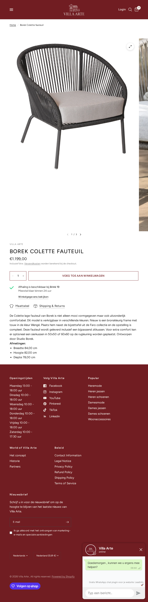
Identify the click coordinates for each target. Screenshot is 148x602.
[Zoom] (130, 46)
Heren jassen (96, 391)
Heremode (95, 385)
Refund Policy (63, 472)
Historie (15, 461)
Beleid (59, 448)
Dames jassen (97, 408)
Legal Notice (63, 461)
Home (13, 25)
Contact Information (68, 455)
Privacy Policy (63, 466)
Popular (93, 378)
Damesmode (96, 402)
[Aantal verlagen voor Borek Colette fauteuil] (13, 275)
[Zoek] (130, 9)
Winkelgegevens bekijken (33, 296)
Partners (15, 466)
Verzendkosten (32, 263)
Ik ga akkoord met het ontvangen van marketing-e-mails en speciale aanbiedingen (42, 532)
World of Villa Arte (23, 448)
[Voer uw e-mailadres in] (67, 522)
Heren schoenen (98, 397)
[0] (135, 9)
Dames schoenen (99, 413)
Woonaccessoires (99, 419)
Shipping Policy (64, 477)
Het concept (18, 455)
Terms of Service (65, 483)
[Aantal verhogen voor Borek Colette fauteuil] (23, 275)
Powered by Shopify (63, 576)
